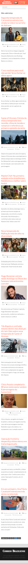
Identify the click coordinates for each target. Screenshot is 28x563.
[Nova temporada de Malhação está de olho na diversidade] (14, 245)
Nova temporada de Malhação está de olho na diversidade (12, 233)
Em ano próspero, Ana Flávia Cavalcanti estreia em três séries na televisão (14, 491)
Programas (15, 414)
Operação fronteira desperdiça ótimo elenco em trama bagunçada (14, 441)
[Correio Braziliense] (7, 2)
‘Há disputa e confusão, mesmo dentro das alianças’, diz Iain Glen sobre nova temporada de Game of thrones (13, 331)
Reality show (22, 204)
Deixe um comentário (13, 46)
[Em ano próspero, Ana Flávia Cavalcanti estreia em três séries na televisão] (14, 503)
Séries (22, 46)
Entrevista (22, 304)
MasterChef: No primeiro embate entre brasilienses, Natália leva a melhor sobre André (13, 179)
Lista (11, 414)
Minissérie (22, 96)
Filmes (18, 464)
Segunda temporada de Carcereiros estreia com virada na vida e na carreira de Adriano (13, 21)
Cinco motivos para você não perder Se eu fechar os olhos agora (13, 73)
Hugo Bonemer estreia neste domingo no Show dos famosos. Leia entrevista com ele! (14, 280)
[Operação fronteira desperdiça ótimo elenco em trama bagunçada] (14, 453)
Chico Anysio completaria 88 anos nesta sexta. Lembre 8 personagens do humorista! (14, 388)
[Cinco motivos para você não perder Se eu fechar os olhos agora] (14, 84)
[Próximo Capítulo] (20, 2)
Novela (22, 257)
